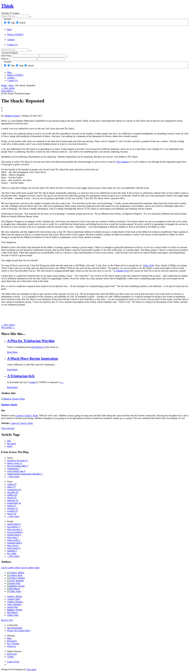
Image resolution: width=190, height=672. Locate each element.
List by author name (30, 567)
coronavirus (14, 489)
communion (13, 468)
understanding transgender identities (24, 474)
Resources (12, 641)
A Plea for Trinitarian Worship (30, 341)
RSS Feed (12, 654)
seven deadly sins (16, 471)
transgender (14, 503)
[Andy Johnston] (15, 580)
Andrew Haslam (15, 601)
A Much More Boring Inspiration (32, 358)
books (11, 505)
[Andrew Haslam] (16, 578)
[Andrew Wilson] (15, 572)
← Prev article (8, 88)
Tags (13, 22)
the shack (11, 443)
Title (13, 65)
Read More (12, 352)
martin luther (14, 524)
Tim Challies (122, 162)
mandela (12, 551)
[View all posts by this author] (13, 399)
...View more (13, 476)
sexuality (12, 492)
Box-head (31, 669)
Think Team (13, 615)
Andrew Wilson (14, 596)
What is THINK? (15, 34)
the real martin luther (17, 466)
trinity (10, 446)
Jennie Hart (12, 607)
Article (22, 22)
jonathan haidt (14, 542)
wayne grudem (15, 532)
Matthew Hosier (12, 115)
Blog (9, 29)
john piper (12, 537)
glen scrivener (14, 529)
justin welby (13, 540)
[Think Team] (14, 591)
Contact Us (12, 44)
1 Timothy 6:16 (121, 270)
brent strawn (13, 548)
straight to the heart (17, 460)
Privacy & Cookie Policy (19, 630)
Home (4, 85)
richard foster (14, 534)
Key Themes (13, 643)
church (11, 497)
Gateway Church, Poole (26, 415)
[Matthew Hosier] (16, 586)
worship (12, 511)
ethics (11, 487)
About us (11, 646)
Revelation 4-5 (38, 347)
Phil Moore (12, 612)
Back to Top (7, 620)
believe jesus (14, 463)
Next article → (8, 91)
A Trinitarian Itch (20, 376)
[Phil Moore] (13, 588)
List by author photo (10, 567)
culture (11, 484)
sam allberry (13, 526)
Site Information (14, 628)
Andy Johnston (14, 604)
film (9, 441)
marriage (12, 500)
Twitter (10, 656)
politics (12, 495)
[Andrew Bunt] (14, 575)
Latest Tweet (13, 661)
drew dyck (13, 545)
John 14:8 (148, 265)
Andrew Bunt (13, 599)
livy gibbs (11, 553)
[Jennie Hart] (13, 583)
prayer (11, 513)
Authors (11, 39)
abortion (12, 508)
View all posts (7, 428)
